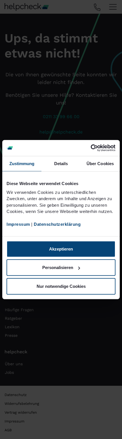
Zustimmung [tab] (22, 163)
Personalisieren (57, 267)
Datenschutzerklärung (57, 224)
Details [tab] (61, 163)
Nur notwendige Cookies (61, 286)
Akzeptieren (61, 248)
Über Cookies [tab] (100, 163)
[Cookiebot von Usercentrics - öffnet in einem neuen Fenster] (90, 148)
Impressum (18, 224)
